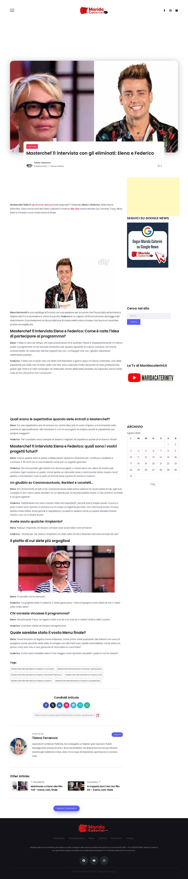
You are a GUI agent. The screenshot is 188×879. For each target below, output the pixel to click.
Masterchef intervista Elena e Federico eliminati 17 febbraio (36, 675)
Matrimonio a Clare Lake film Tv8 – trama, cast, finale (46, 788)
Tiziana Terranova (42, 162)
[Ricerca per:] (149, 315)
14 (161, 457)
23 (175, 463)
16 (176, 457)
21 (161, 463)
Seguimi (117, 734)
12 (146, 457)
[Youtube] (176, 10)
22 (168, 463)
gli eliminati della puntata (45, 204)
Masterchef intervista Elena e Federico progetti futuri (77, 681)
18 (138, 463)
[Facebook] (163, 10)
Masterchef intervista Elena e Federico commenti (32, 669)
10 (131, 457)
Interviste (32, 146)
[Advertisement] (153, 196)
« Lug (152, 484)
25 (138, 469)
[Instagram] (169, 10)
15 (168, 457)
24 (131, 469)
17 (131, 463)
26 (146, 469)
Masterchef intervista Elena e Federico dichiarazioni (80, 669)
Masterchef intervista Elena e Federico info (84, 675)
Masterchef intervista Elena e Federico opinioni (31, 681)
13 (153, 457)
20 (153, 463)
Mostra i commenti (66, 808)
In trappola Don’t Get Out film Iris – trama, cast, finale (103, 788)
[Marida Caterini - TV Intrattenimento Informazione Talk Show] (94, 10)
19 (146, 463)
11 (138, 457)
